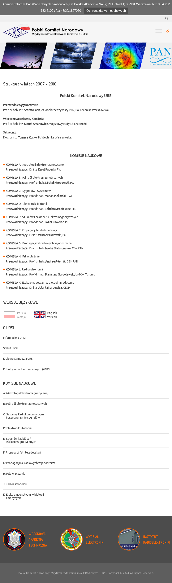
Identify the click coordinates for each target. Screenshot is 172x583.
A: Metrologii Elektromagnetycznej (25, 393)
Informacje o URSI (14, 337)
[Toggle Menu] (158, 31)
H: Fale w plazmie (14, 473)
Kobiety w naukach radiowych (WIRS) (27, 369)
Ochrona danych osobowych (106, 10)
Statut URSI (10, 348)
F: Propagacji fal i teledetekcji (22, 452)
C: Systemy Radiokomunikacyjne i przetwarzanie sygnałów (23, 416)
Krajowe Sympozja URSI (18, 358)
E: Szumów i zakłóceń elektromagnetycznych (19, 440)
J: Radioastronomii (15, 484)
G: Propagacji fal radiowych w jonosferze (29, 463)
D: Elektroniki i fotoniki (17, 428)
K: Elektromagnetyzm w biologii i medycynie (23, 496)
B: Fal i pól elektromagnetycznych (25, 403)
